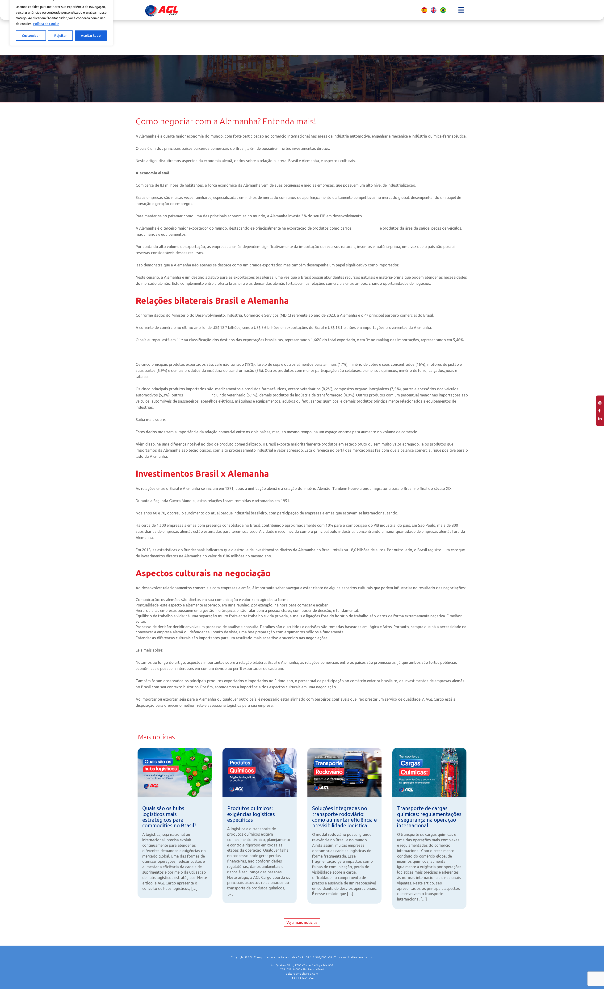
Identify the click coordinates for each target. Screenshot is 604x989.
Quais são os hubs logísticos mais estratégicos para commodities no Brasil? (169, 816)
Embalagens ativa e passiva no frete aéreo (203, 419)
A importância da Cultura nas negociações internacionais (213, 650)
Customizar (31, 36)
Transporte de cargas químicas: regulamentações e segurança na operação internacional (429, 816)
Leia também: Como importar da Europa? (171, 352)
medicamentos (366, 228)
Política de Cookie (46, 24)
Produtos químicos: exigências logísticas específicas (251, 813)
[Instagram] (600, 403)
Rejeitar (60, 36)
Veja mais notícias (302, 922)
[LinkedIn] (600, 418)
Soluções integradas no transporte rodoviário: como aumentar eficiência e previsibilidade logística (344, 816)
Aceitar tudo (91, 36)
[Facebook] (600, 410)
